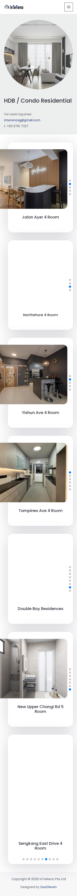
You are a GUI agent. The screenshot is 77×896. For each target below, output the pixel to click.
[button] (70, 180)
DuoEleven (48, 887)
